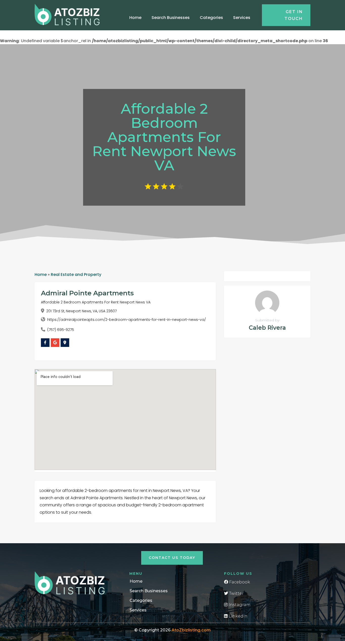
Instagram (239, 604)
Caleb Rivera (267, 327)
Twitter (236, 593)
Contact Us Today (172, 557)
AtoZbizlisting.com (191, 630)
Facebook (239, 582)
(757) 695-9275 (60, 329)
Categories (211, 17)
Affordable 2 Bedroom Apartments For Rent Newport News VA (96, 302)
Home (135, 17)
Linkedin (238, 616)
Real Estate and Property (76, 274)
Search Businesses (171, 17)
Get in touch (293, 15)
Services (241, 17)
